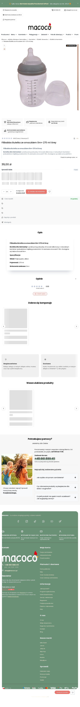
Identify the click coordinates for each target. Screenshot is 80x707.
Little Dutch (43, 643)
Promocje (43, 677)
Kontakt (42, 629)
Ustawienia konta (45, 555)
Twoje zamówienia (46, 552)
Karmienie (32, 39)
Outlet (42, 680)
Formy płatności (45, 569)
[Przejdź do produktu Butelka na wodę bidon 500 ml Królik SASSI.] (20, 401)
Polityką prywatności (13, 596)
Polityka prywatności (46, 603)
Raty (41, 572)
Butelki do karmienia (56, 39)
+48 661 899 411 (45, 458)
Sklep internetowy (39, 697)
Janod (42, 646)
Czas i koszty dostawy (47, 575)
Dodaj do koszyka (37, 192)
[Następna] (78, 4)
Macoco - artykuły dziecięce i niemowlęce (14, 39)
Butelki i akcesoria (42, 39)
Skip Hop (43, 651)
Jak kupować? (44, 589)
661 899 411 (57, 10)
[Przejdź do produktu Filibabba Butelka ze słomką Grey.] (15, 320)
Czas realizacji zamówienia (49, 578)
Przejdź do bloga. (10, 493)
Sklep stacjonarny (46, 623)
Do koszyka (15, 342)
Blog (41, 632)
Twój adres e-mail (8, 587)
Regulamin (23, 592)
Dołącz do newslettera (11, 589)
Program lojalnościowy (47, 592)
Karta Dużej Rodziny (46, 594)
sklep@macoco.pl (71, 10)
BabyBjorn (43, 660)
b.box (42, 654)
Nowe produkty (45, 674)
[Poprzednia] (2, 4)
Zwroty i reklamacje (46, 597)
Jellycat (42, 649)
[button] (49, 191)
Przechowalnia (45, 558)
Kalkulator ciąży (45, 671)
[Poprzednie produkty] (3, 326)
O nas (42, 620)
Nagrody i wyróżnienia (47, 626)
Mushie (42, 657)
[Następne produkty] (76, 326)
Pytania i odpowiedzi (46, 606)
